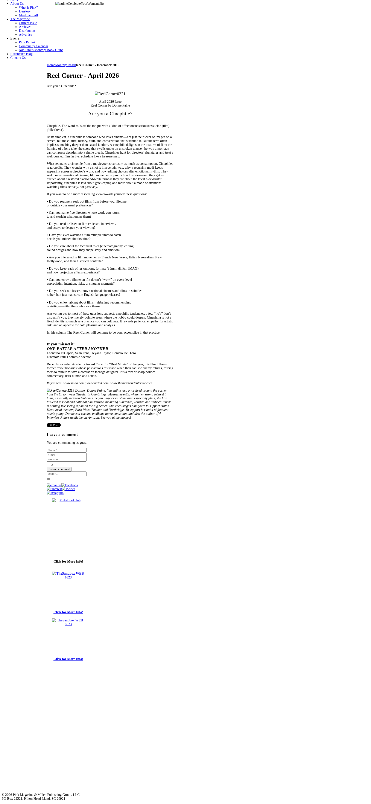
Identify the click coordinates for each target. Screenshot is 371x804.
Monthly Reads (65, 65)
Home (51, 65)
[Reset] (48, 479)
